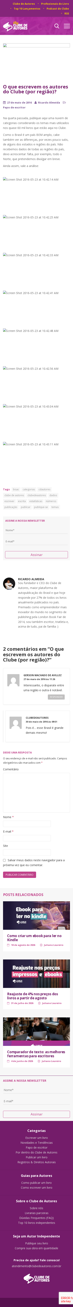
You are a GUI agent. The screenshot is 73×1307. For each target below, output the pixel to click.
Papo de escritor (14, 107)
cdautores (44, 489)
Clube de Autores (24, 3)
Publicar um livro (36, 1157)
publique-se (41, 507)
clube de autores (14, 495)
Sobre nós (36, 1208)
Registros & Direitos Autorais (36, 1162)
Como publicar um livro (36, 1182)
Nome (8, 817)
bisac (16, 489)
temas (55, 507)
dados (53, 495)
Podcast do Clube (58, 8)
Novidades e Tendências (36, 1142)
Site (5, 846)
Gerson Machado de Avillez (43, 675)
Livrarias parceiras (36, 1213)
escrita (22, 501)
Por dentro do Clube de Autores (36, 1152)
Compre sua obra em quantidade (36, 1248)
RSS (66, 13)
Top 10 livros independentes (36, 1222)
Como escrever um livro (36, 1187)
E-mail (8, 831)
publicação (10, 507)
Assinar (37, 554)
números (51, 501)
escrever (9, 501)
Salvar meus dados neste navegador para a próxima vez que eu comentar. (34, 862)
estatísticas (35, 501)
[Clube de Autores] (36, 1277)
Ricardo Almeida (49, 102)
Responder (56, 696)
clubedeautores (37, 495)
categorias (29, 489)
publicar (25, 507)
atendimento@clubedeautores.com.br (36, 1266)
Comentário (11, 769)
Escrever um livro (36, 1137)
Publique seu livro (36, 1243)
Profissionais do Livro (55, 3)
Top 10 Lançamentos (27, 8)
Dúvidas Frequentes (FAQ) (36, 1218)
